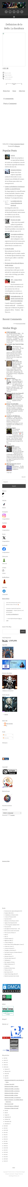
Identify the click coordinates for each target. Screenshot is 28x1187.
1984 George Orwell (9, 1103)
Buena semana (16, 394)
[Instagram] (18, 11)
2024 (5, 1156)
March (6, 1073)
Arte (6, 79)
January (6, 1069)
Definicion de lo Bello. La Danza (11, 1095)
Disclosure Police (5, 861)
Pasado (8, 405)
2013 (5, 1132)
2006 (5, 1060)
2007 (5, 1062)
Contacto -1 (9, 417)
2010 (5, 1125)
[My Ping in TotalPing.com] (14, 1051)
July (5, 1112)
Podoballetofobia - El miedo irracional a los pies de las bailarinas (17, 299)
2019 (5, 1145)
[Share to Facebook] (7, 68)
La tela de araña (9, 248)
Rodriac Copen (11, 428)
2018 (5, 1143)
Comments (6, 738)
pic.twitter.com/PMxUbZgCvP (12, 614)
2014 (5, 1134)
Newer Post (6, 91)
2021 (5, 1150)
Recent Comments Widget (20, 323)
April (6, 1075)
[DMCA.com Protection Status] (11, 992)
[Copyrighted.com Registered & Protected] (7, 1000)
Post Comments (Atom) (17, 144)
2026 (5, 1161)
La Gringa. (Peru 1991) (9, 1084)
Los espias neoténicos (17, 234)
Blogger (17, 146)
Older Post (22, 91)
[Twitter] (14, 11)
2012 (5, 1130)
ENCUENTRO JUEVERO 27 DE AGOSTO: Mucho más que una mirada (17, 449)
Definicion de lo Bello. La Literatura (12, 1090)
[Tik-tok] (21, 11)
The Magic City (16, 379)
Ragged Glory (10, 378)
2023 (5, 1154)
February (7, 1071)
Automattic (12, 1173)
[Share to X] (6, 68)
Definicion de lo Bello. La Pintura (11, 1086)
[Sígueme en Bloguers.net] (17, 1037)
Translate (12, 815)
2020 (5, 1147)
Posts (5, 735)
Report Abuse (5, 598)
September (7, 1117)
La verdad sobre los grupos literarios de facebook (16, 203)
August (6, 1114)
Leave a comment (9, 77)
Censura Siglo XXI (12, 360)
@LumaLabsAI (9, 610)
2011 (5, 1128)
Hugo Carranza (8, 75)
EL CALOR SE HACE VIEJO (13, 333)
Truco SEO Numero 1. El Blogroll (12, 1106)
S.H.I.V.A (13, 155)
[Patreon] (10, 11)
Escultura (9, 79)
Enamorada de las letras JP (15, 393)
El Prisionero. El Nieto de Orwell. (11, 1108)
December (7, 1123)
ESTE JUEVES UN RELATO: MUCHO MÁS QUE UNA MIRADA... (17, 364)
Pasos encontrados (12, 404)
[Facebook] (7, 11)
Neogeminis (10, 446)
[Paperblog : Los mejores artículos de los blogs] (6, 1051)
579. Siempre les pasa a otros (16, 347)
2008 (5, 1064)
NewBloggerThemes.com (14, 1175)
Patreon (6, 714)
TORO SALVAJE (11, 332)
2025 (5, 1158)
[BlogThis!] (5, 68)
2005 (5, 1058)
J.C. (6, 725)
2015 (5, 1136)
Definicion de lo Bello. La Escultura (12, 1088)
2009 (5, 1067)
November (7, 1121)
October (6, 1119)
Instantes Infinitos (16, 170)
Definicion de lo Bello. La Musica (11, 1093)
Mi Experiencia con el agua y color (13, 464)
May (6, 1078)
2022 (5, 1152)
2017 (5, 1141)
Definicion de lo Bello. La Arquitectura (13, 1097)
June (6, 1110)
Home (14, 91)
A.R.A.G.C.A (13, 1171)
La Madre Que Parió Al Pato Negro (15, 344)
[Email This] (3, 68)
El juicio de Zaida (15, 220)
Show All (23, 477)
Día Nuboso (15, 466)
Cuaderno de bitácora (13, 416)
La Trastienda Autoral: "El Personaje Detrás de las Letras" (17, 431)
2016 (5, 1139)
